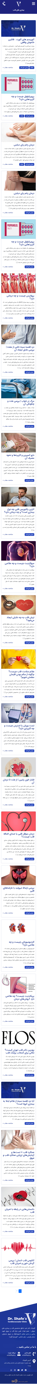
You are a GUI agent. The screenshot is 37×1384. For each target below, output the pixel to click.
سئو (19, 1382)
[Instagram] (15, 1370)
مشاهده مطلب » (8, 67)
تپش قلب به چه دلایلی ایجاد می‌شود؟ (20, 619)
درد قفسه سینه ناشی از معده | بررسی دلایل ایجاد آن (20, 348)
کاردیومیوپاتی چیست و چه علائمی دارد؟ (21, 943)
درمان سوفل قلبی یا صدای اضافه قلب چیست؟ (19, 835)
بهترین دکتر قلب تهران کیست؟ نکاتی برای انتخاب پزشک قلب (19, 1051)
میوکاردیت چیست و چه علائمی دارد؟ (19, 565)
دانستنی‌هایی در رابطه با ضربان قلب (19, 1210)
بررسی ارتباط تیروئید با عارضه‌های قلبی (18, 889)
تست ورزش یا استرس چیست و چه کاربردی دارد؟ (19, 727)
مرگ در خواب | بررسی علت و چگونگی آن (20, 402)
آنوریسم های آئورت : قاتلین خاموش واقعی (21, 41)
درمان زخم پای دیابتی (24, 145)
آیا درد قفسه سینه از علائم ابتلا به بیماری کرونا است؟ (18, 1102)
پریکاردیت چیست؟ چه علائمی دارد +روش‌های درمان (20, 997)
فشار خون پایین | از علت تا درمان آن (18, 781)
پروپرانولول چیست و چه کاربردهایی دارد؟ (22, 98)
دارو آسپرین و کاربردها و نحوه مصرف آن (20, 456)
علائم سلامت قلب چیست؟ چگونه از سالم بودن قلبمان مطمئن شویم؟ (21, 674)
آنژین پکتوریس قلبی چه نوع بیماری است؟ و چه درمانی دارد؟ (19, 510)
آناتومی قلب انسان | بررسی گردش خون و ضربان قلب (21, 1262)
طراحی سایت (24, 1382)
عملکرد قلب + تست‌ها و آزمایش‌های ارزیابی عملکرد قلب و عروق (18, 1155)
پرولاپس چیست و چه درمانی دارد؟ (20, 297)
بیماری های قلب (24, 68)
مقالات (31, 68)
